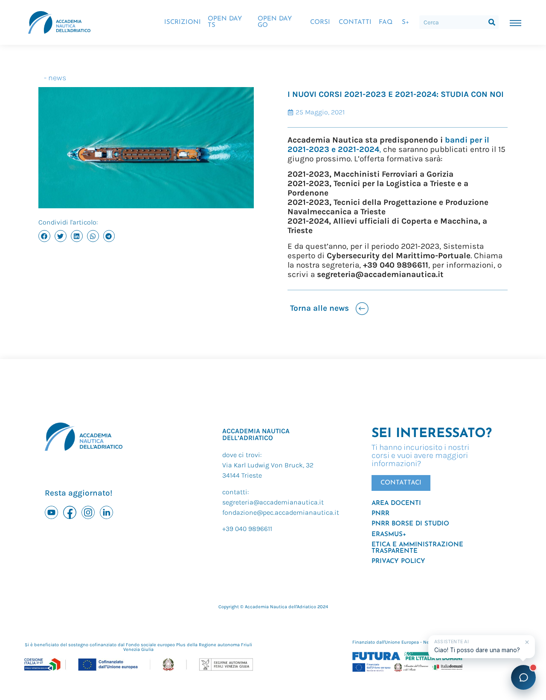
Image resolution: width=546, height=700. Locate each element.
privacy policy (398, 561)
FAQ (385, 22)
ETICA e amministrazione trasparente (417, 548)
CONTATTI (355, 22)
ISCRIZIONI (182, 22)
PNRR (380, 513)
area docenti (396, 503)
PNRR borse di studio (410, 524)
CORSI (320, 22)
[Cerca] (492, 22)
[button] (44, 236)
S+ (405, 22)
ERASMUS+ (389, 534)
